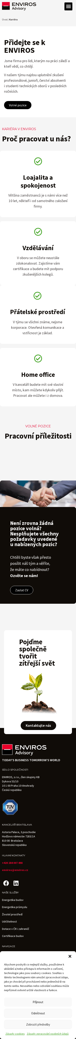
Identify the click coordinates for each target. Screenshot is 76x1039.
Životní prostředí (12, 914)
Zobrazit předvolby (38, 1024)
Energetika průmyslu (14, 907)
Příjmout (38, 1002)
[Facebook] (6, 883)
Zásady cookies (15, 1034)
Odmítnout (38, 1013)
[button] (70, 956)
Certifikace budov (13, 936)
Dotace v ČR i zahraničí (15, 929)
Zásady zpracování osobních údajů (48, 1034)
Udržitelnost (9, 921)
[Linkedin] (16, 883)
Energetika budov (13, 900)
